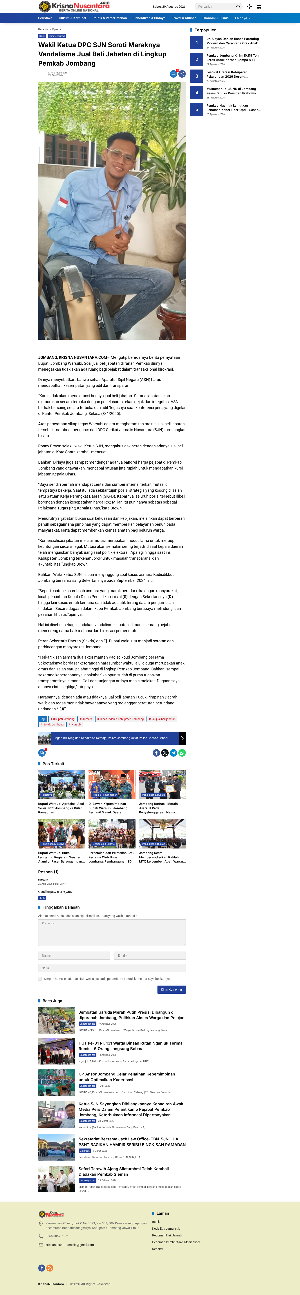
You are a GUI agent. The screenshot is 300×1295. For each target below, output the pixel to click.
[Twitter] (165, 753)
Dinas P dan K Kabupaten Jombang (122, 719)
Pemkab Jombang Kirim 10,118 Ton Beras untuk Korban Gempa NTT (232, 58)
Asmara (87, 719)
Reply (42, 898)
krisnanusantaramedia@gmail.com (70, 1245)
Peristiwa (47, 794)
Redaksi (157, 1249)
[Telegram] (173, 753)
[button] (238, 6)
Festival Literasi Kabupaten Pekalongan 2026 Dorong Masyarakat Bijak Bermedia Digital (232, 74)
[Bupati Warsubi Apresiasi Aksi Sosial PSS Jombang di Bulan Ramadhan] (61, 784)
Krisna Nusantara (57, 72)
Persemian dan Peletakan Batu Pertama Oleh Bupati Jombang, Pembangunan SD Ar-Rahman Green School (111, 857)
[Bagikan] (182, 74)
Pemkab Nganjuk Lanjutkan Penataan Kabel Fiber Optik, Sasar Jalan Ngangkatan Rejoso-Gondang (233, 108)
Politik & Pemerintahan (104, 794)
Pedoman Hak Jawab (167, 1235)
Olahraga (85, 1150)
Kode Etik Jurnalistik (166, 1228)
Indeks (156, 1222)
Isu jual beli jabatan (163, 719)
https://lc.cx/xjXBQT (60, 891)
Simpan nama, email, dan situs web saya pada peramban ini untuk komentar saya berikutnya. (107, 979)
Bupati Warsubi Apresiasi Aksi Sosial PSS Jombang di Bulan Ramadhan (61, 808)
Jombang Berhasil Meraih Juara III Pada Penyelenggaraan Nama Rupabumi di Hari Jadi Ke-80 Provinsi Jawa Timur (161, 808)
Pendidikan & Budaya (153, 794)
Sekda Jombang (53, 724)
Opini (42, 36)
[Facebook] (156, 753)
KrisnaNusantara (51, 1284)
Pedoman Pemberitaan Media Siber (176, 1242)
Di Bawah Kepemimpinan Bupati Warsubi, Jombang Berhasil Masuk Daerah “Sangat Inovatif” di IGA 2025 (111, 808)
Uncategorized (57, 36)
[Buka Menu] (259, 6)
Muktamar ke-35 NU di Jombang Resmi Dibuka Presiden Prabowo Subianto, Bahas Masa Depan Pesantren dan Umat (231, 91)
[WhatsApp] (182, 753)
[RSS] (49, 1268)
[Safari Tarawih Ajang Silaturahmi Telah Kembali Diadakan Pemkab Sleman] (56, 1179)
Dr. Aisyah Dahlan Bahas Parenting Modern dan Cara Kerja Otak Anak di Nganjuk (234, 41)
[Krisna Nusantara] (74, 6)
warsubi (76, 724)
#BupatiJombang (63, 719)
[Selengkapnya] (93, 1214)
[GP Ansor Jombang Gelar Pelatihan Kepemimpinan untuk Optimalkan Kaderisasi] (56, 1082)
